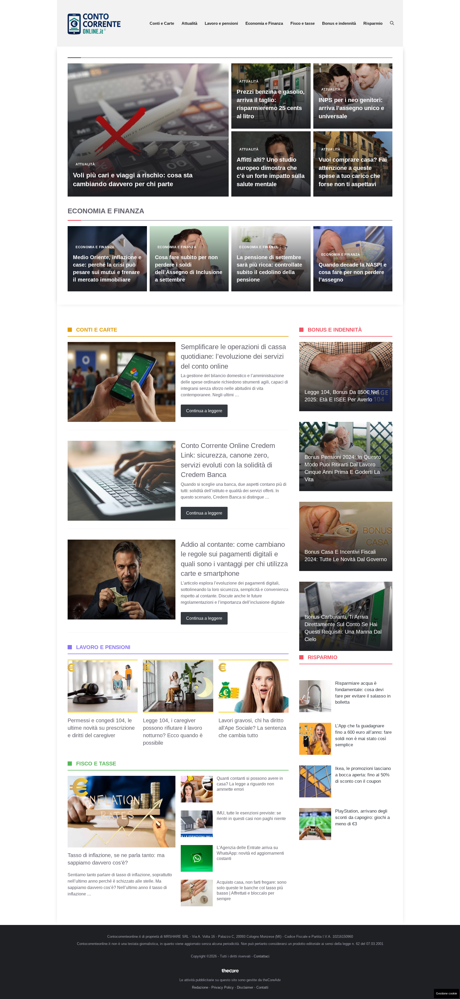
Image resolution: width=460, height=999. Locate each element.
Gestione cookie (446, 993)
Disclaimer (245, 987)
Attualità (189, 23)
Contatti (262, 987)
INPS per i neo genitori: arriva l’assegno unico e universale (351, 108)
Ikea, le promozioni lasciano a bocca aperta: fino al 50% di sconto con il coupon (363, 775)
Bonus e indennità (339, 23)
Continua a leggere (204, 411)
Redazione (200, 987)
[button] (392, 23)
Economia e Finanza (264, 23)
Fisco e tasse (302, 23)
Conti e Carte (162, 23)
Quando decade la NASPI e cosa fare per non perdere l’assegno (353, 272)
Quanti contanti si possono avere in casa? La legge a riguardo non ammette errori (250, 784)
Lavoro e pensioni (221, 23)
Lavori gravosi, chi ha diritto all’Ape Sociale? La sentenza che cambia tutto (252, 727)
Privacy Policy (222, 987)
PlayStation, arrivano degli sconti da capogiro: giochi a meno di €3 (362, 817)
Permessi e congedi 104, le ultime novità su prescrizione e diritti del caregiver (101, 727)
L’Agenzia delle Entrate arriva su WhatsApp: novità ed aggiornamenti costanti (250, 853)
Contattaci (261, 956)
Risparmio (373, 23)
